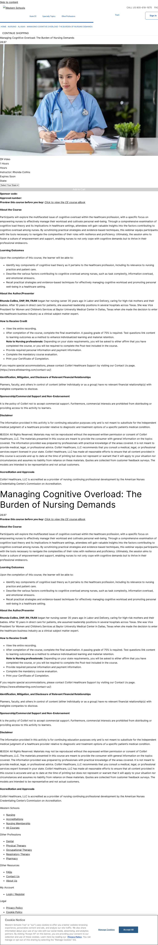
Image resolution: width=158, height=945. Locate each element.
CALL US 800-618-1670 (139, 7)
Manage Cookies (106, 929)
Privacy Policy (14, 907)
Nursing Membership (18, 823)
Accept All (128, 929)
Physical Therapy (16, 845)
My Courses (135, 16)
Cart (125, 16)
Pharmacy (12, 858)
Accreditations (14, 819)
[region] (79, 930)
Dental (10, 841)
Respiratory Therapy (18, 854)
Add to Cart (79, 189)
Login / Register (15, 894)
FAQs (9, 872)
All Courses (12, 827)
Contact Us (12, 876)
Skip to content (9, 2)
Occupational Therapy (19, 849)
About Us (11, 880)
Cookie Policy (14, 912)
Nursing (10, 814)
